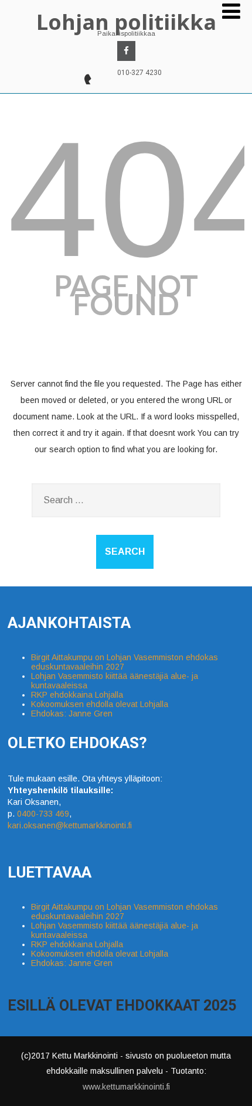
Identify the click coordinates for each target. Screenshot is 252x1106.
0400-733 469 (43, 813)
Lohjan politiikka (126, 22)
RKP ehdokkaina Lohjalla (77, 694)
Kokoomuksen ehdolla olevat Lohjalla (99, 704)
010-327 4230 (139, 73)
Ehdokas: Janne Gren (72, 713)
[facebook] (126, 51)
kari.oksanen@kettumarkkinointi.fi (70, 825)
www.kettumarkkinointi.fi (126, 1086)
